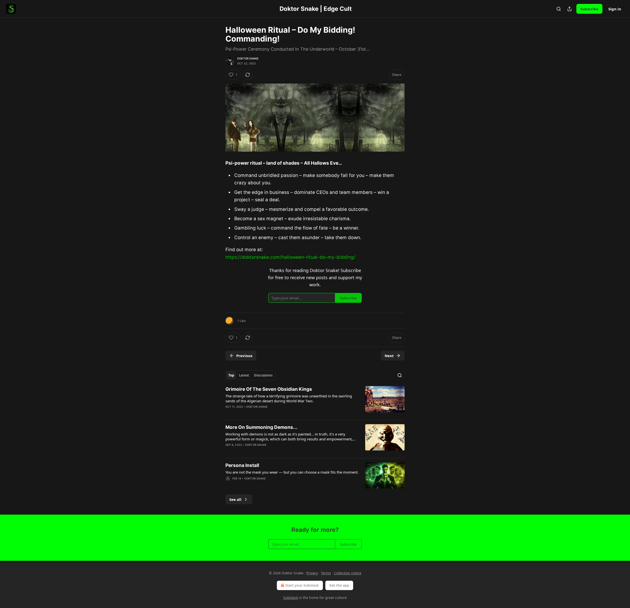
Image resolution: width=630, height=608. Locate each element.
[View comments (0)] (272, 485)
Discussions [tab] (263, 375)
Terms (326, 573)
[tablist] (250, 375)
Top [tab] (231, 375)
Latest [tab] (244, 375)
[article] (315, 401)
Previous (244, 355)
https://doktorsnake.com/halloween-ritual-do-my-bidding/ (290, 257)
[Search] (559, 9)
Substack (290, 597)
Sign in (614, 8)
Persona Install (242, 465)
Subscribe (589, 8)
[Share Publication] (569, 9)
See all (235, 499)
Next (389, 355)
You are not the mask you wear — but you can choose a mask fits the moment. (292, 472)
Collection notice (347, 573)
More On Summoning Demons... (261, 427)
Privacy (312, 573)
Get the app (339, 585)
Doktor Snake (248, 58)
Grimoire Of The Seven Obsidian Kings (268, 389)
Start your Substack (302, 585)
